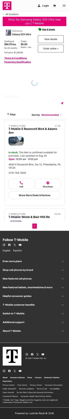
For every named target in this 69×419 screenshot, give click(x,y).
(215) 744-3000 (17, 172)
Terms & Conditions (15, 58)
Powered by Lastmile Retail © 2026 (34, 413)
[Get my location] (62, 103)
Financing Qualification (17, 61)
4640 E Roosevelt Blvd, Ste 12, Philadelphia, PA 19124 (34, 166)
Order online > (51, 48)
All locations (11, 14)
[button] (51, 114)
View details (50, 39)
